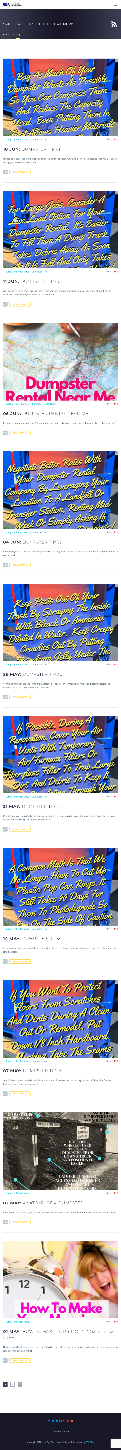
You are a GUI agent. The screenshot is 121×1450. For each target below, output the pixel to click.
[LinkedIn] (53, 1421)
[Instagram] (60, 1421)
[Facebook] (49, 1421)
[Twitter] (56, 1421)
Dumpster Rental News (17, 139)
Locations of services (60, 1431)
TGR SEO (90, 1442)
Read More (20, 172)
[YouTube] (68, 1421)
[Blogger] (72, 1421)
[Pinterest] (64, 1421)
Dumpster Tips (39, 139)
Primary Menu (115, 5)
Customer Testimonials (17, 403)
